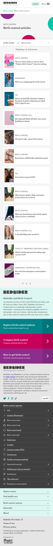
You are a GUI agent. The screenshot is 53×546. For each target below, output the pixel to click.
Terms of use (8, 523)
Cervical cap (12, 454)
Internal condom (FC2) (15, 450)
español (35, 4)
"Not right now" (13, 479)
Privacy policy (9, 527)
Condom (10, 445)
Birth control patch (14, 430)
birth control (10, 377)
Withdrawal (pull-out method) (18, 469)
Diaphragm (11, 440)
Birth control (8, 11)
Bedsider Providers (11, 520)
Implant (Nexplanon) (15, 415)
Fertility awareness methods (17, 459)
